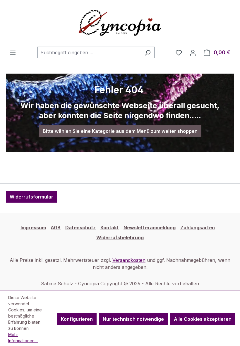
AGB (56, 227)
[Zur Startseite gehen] (120, 23)
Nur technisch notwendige (133, 319)
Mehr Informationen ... (23, 337)
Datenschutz (80, 227)
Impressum (33, 227)
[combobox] (89, 52)
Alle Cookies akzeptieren (203, 319)
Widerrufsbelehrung (120, 237)
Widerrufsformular (31, 197)
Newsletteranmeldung (150, 227)
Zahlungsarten (197, 227)
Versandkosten (128, 260)
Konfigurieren (77, 319)
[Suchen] (148, 52)
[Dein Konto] (193, 52)
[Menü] (13, 52)
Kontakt (109, 227)
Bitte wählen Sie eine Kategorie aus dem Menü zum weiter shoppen (120, 131)
